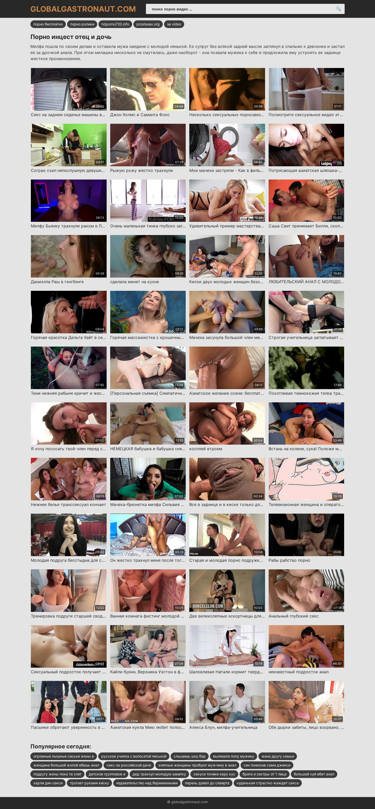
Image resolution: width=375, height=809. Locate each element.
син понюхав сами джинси (267, 765)
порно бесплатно (48, 24)
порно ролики (82, 24)
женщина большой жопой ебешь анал (66, 765)
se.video (174, 24)
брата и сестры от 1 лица (264, 774)
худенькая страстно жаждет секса (268, 783)
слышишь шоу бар (190, 756)
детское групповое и (107, 774)
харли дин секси (47, 783)
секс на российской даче (129, 765)
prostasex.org (148, 24)
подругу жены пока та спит (57, 774)
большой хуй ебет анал (314, 774)
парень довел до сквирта (207, 783)
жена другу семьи (277, 756)
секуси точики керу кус (214, 774)
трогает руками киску (89, 783)
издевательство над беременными (147, 783)
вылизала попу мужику (233, 756)
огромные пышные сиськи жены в (63, 756)
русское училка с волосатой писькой (133, 756)
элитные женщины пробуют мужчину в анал (197, 765)
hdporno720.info (115, 24)
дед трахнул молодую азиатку (159, 774)
